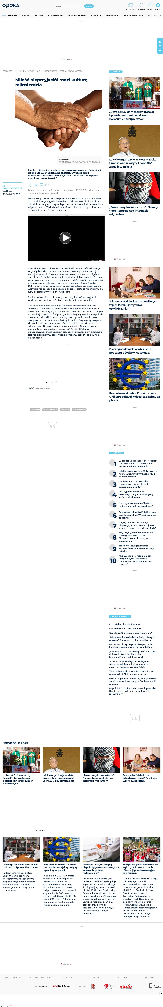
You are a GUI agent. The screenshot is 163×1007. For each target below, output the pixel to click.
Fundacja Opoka (13, 978)
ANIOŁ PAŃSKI (35, 409)
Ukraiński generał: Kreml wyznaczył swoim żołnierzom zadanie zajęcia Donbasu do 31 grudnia (132, 681)
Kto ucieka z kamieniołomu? (124, 624)
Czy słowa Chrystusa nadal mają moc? (130, 632)
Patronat (122, 978)
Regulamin (68, 978)
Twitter (36, 185)
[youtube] (160, 50)
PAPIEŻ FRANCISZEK (79, 409)
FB (30, 185)
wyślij (48, 185)
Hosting (149, 978)
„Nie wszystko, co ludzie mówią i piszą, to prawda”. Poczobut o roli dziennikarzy (132, 638)
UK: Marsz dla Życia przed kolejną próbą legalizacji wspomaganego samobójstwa (131, 646)
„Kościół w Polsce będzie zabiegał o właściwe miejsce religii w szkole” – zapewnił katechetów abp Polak (129, 664)
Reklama (95, 978)
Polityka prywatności (40, 978)
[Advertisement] (81, 40)
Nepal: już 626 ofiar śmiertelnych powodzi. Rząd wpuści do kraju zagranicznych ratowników (132, 691)
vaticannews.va (44, 388)
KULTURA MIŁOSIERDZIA (50, 409)
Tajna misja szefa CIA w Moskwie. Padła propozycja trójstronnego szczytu (131, 672)
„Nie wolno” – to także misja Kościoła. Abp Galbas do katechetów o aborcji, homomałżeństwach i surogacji (132, 654)
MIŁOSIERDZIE (65, 409)
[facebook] (160, 41)
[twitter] (160, 46)
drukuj (42, 185)
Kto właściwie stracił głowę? (125, 628)
